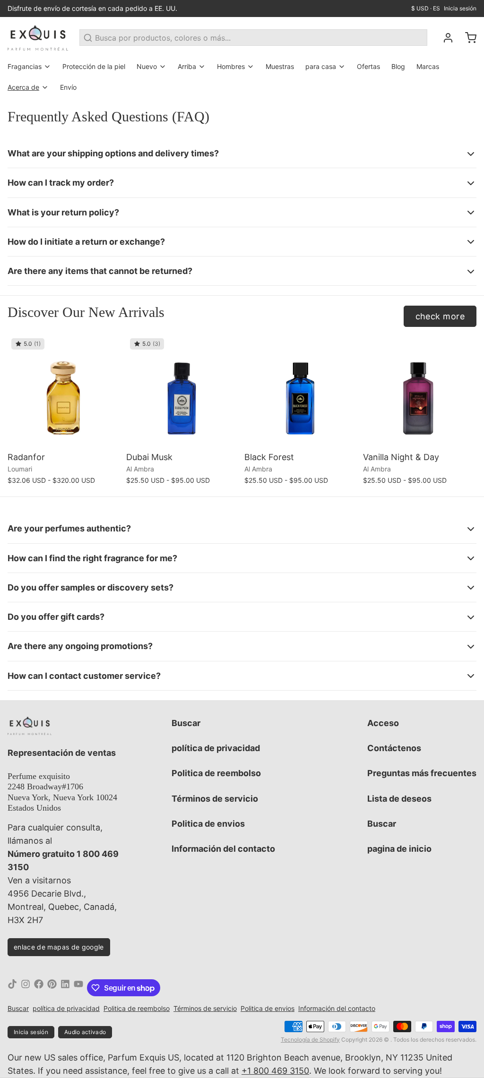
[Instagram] (25, 987)
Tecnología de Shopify (310, 1039)
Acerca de (23, 87)
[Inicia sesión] (444, 37)
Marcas (427, 66)
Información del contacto (223, 849)
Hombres (231, 66)
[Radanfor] (64, 391)
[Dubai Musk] (183, 391)
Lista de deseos (399, 799)
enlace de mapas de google (59, 947)
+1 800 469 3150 (275, 1071)
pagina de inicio (399, 849)
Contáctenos (394, 748)
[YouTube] (78, 987)
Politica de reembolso (216, 773)
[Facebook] (38, 987)
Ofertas (368, 66)
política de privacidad (216, 748)
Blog (398, 66)
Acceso (383, 723)
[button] (64, 435)
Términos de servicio (215, 799)
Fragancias (25, 66)
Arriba (187, 66)
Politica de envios (208, 824)
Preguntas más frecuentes (421, 773)
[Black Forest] (301, 391)
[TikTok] (12, 987)
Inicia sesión (460, 8)
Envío (68, 87)
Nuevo (147, 66)
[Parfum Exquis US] (38, 38)
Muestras (280, 66)
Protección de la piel (93, 66)
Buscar (186, 723)
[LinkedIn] (65, 987)
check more (440, 316)
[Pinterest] (52, 987)
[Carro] (467, 37)
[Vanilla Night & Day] (420, 391)
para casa (320, 66)
